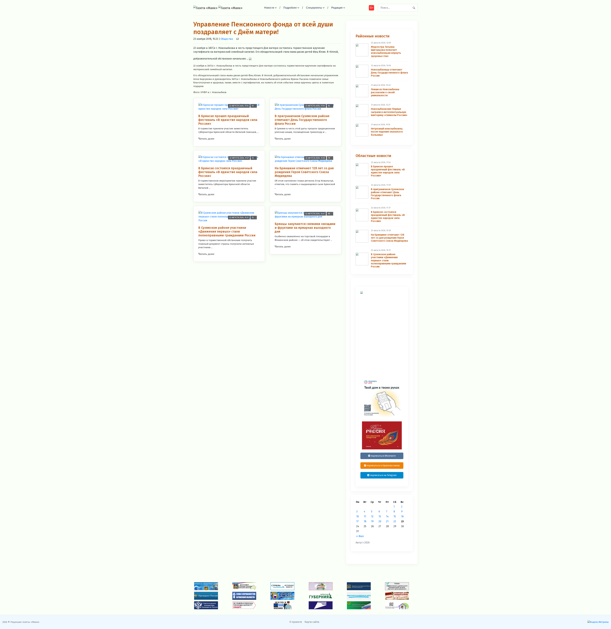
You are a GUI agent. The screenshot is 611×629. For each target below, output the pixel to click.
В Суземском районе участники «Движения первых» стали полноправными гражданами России (227, 231)
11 (365, 516)
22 (394, 521)
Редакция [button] (337, 7)
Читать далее (206, 138)
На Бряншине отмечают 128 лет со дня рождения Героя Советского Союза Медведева (304, 172)
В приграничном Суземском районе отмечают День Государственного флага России (302, 120)
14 (387, 516)
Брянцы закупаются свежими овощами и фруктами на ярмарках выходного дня (305, 227)
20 (380, 521)
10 (357, 516)
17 (357, 521)
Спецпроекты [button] (314, 7)
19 (372, 521)
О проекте (295, 621)
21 (387, 521)
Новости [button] (269, 7)
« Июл (360, 536)
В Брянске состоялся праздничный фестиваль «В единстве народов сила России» (227, 172)
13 (380, 516)
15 (394, 516)
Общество (227, 38)
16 (402, 516)
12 (372, 516)
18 (365, 521)
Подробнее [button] (290, 7)
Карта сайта (312, 621)
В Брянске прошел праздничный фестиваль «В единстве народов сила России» (227, 120)
